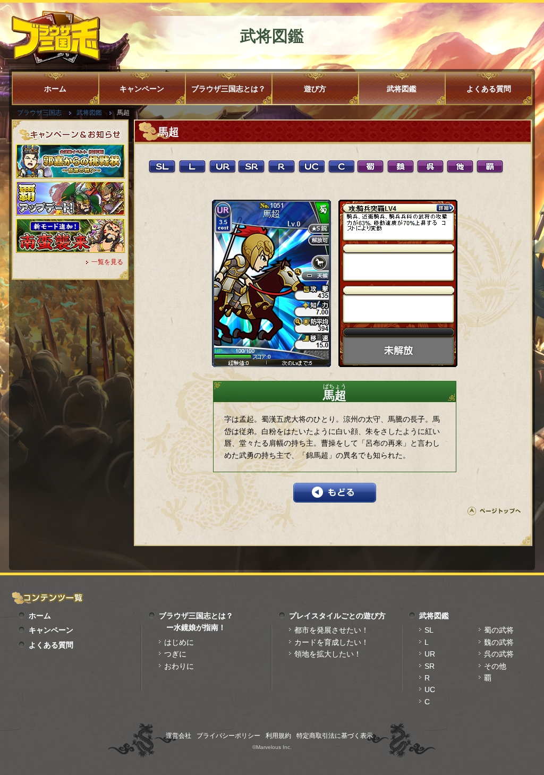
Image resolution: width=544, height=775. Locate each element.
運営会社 (178, 735)
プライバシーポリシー (228, 735)
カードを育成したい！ (331, 642)
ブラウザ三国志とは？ (228, 88)
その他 (495, 666)
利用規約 (278, 735)
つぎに (175, 654)
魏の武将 (499, 642)
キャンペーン (142, 88)
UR (429, 654)
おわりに (179, 666)
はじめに (179, 642)
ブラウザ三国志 (39, 112)
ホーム (55, 88)
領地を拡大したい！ (327, 654)
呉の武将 (499, 654)
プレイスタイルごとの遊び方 (337, 615)
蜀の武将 (499, 630)
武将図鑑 (401, 88)
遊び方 (315, 88)
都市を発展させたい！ (331, 630)
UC (429, 689)
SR (429, 666)
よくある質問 (488, 88)
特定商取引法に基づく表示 (334, 735)
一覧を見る (107, 262)
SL (429, 630)
